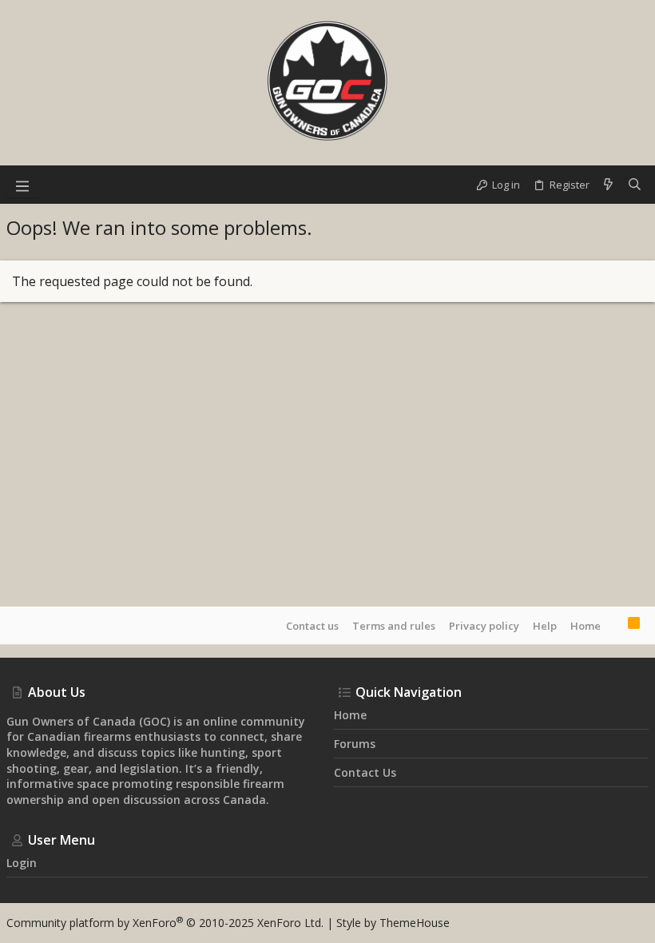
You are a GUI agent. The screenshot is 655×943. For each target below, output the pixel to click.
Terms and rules (393, 626)
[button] (22, 184)
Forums (354, 743)
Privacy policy (484, 626)
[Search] (635, 184)
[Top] (614, 625)
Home (585, 626)
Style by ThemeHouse (393, 922)
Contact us (312, 626)
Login (21, 862)
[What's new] (608, 184)
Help (545, 626)
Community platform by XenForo (165, 922)
